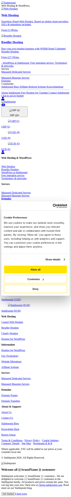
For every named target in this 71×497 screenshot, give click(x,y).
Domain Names (9, 395)
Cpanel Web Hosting (12, 322)
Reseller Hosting (10, 169)
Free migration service (12, 175)
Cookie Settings (50, 440)
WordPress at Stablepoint (14, 172)
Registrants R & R (42, 443)
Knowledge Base (10, 429)
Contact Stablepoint (59, 92)
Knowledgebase (55, 86)
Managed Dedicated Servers (16, 71)
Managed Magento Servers (15, 77)
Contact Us (7, 417)
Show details (52, 259)
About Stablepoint (11, 92)
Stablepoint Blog (10, 86)
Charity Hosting (9, 333)
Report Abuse (8, 434)
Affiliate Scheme (10, 367)
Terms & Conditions (11, 440)
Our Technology (9, 355)
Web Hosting (8, 166)
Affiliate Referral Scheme (33, 86)
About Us (6, 412)
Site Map (26, 443)
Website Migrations (11, 361)
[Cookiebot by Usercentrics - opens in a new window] (52, 206)
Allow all (35, 269)
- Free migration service (41, 62)
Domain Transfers (10, 401)
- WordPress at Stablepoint (15, 62)
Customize (33, 279)
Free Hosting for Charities (35, 92)
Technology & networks (14, 178)
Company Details (10, 443)
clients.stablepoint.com (50, 485)
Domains (6, 80)
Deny (35, 289)
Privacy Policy (32, 440)
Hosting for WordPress (13, 339)
